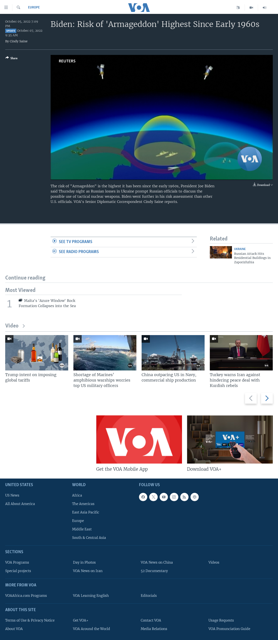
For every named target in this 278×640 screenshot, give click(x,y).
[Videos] (251, 7)
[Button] (11, 59)
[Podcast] (194, 497)
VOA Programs (17, 562)
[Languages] (238, 7)
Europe (34, 7)
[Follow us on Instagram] (174, 497)
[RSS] (184, 497)
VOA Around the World (91, 629)
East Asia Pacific (85, 512)
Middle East (82, 529)
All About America (20, 504)
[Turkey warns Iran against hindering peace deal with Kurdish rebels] (241, 352)
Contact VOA (151, 620)
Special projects (18, 571)
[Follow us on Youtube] (164, 497)
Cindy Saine (19, 41)
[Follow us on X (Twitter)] (153, 497)
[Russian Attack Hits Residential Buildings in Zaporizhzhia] (221, 252)
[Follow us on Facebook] (143, 497)
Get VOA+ (80, 620)
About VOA (14, 629)
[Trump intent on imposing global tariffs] (36, 352)
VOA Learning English (91, 596)
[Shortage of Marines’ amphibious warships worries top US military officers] (104, 352)
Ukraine (240, 249)
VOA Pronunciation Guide (229, 629)
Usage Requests (221, 620)
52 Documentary (154, 571)
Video (11, 326)
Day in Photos (84, 562)
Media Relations (154, 629)
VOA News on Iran (88, 571)
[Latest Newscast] (264, 7)
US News (12, 495)
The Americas (83, 504)
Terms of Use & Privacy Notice (30, 620)
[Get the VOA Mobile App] (139, 439)
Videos (213, 562)
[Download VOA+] (230, 439)
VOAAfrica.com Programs (26, 596)
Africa (77, 495)
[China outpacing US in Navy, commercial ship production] (173, 352)
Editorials (149, 596)
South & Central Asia (89, 538)
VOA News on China (157, 562)
